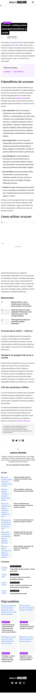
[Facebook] (12, 683)
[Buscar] (33, 2)
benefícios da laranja (23, 421)
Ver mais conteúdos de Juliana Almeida (18, 465)
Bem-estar (7, 22)
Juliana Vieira (15, 45)
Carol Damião (15, 590)
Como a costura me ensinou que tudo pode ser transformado (21, 586)
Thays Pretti (14, 574)
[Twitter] (16, 683)
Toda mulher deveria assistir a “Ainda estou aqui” (22, 570)
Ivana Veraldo (15, 582)
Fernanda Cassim (16, 566)
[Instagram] (24, 683)
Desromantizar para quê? (18, 593)
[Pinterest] (20, 683)
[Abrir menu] (3, 2)
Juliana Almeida (12, 37)
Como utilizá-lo (18, 72)
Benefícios (7, 72)
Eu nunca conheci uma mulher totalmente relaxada (20, 578)
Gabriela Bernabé (20, 98)
